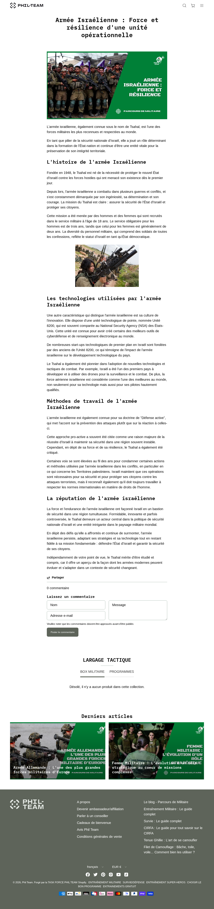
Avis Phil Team (88, 829)
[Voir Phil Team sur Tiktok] (126, 874)
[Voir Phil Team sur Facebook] (87, 874)
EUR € (116, 867)
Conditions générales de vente (99, 836)
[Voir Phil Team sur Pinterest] (103, 874)
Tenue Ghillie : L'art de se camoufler (170, 840)
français (92, 867)
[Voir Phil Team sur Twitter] (95, 874)
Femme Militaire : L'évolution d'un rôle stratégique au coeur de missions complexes (154, 767)
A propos (83, 802)
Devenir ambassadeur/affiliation (100, 809)
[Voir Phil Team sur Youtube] (118, 874)
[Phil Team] (26, 5)
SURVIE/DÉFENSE (134, 882)
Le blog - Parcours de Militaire (166, 802)
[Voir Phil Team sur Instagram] (110, 874)
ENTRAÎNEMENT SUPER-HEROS (165, 882)
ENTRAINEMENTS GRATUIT (119, 886)
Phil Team (27, 882)
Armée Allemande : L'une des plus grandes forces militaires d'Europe (56, 769)
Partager (58, 577)
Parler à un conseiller (92, 816)
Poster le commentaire (63, 632)
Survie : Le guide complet (163, 821)
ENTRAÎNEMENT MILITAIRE (104, 882)
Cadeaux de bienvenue (94, 823)
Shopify (82, 882)
